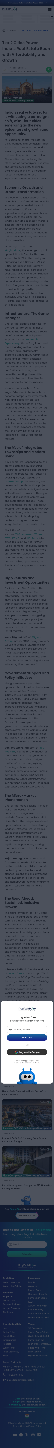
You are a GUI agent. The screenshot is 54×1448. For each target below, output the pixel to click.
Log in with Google (29, 1052)
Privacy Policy (33, 1063)
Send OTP (27, 1037)
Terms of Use (19, 1063)
